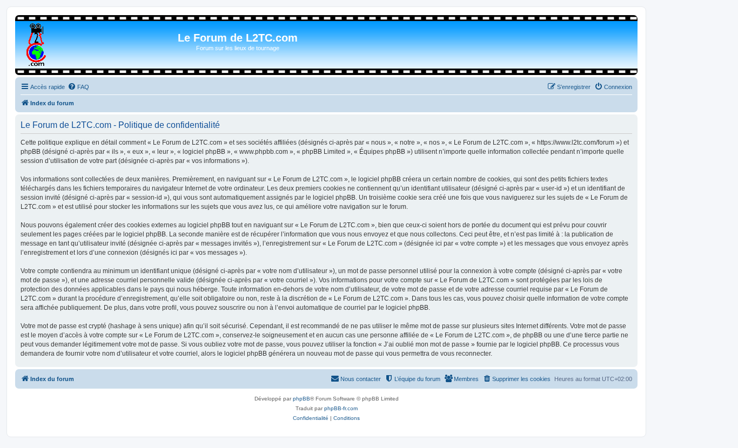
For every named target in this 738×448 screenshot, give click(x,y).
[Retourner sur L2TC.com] (37, 42)
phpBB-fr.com (341, 408)
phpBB (301, 399)
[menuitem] (78, 86)
